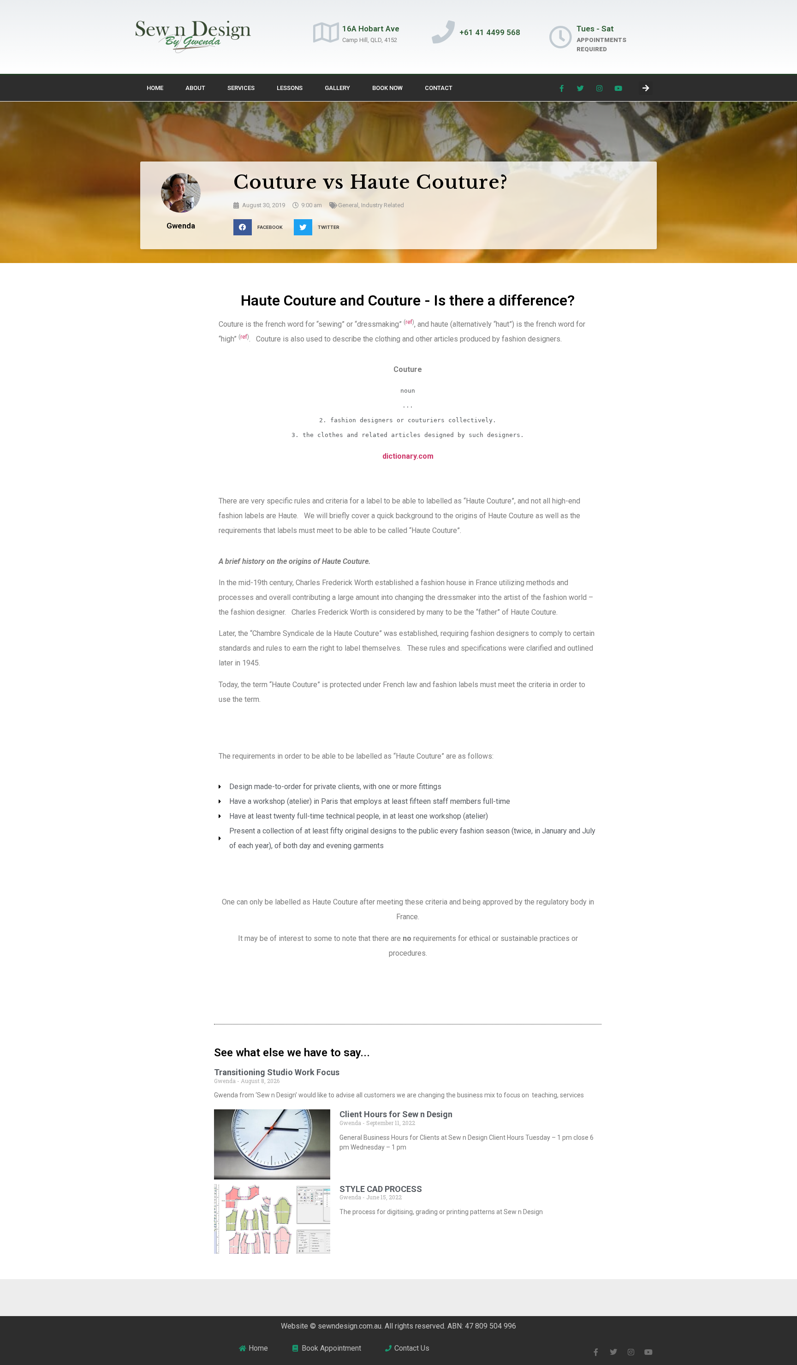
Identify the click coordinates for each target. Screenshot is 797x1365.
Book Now (387, 87)
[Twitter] (581, 88)
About (195, 87)
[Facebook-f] (562, 88)
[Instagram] (600, 88)
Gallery (337, 87)
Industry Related (382, 205)
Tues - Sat (595, 28)
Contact (438, 87)
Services (241, 87)
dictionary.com (408, 456)
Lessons (290, 87)
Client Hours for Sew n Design (395, 1114)
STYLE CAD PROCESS (380, 1189)
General (348, 205)
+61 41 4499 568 (489, 32)
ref (408, 322)
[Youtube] (618, 88)
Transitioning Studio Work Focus (276, 1072)
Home (155, 87)
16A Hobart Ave (370, 28)
